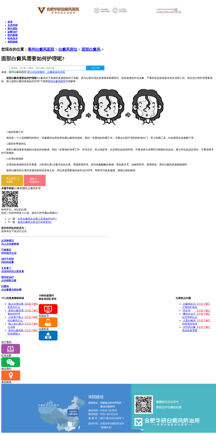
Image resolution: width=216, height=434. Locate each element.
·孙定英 (186, 310)
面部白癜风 (91, 49)
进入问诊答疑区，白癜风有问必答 (46, 72)
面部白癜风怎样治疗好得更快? (35, 222)
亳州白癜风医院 (41, 49)
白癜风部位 (68, 49)
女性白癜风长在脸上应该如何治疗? (37, 218)
